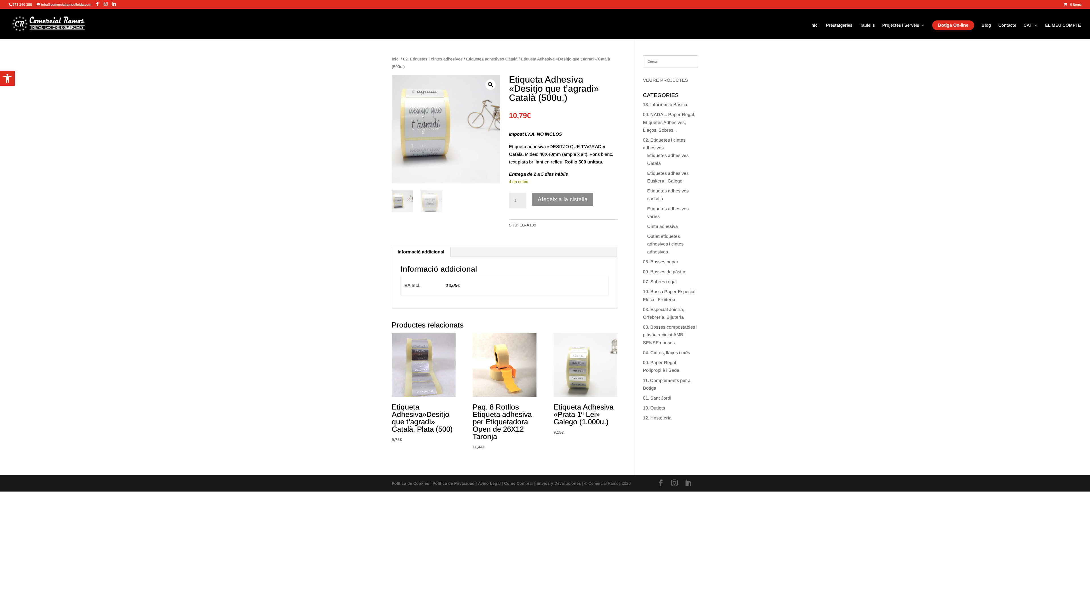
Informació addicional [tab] (421, 251)
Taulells (867, 25)
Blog (986, 25)
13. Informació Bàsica (665, 104)
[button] (7, 78)
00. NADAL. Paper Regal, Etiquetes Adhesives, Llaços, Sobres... (669, 122)
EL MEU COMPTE (1063, 25)
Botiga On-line (953, 25)
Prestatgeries (839, 25)
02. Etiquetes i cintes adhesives (433, 59)
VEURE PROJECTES (665, 80)
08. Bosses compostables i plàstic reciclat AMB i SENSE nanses (670, 335)
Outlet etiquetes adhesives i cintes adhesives (665, 244)
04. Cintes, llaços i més (666, 352)
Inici (814, 25)
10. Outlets (654, 408)
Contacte (1007, 25)
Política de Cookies (410, 483)
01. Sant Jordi (657, 398)
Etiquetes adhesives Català (491, 59)
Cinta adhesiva (662, 226)
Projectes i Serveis (900, 25)
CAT (1028, 25)
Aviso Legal (489, 483)
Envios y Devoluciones (558, 483)
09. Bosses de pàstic (664, 271)
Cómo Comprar (518, 483)
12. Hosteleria (657, 417)
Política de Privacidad (454, 483)
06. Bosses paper (660, 261)
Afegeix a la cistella (563, 199)
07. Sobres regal (660, 281)
